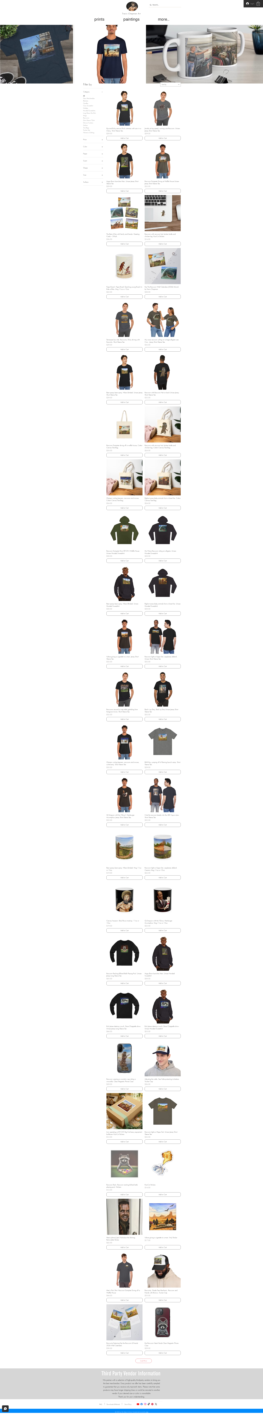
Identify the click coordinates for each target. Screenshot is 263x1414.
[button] (258, 4)
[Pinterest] (152, 1404)
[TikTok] (148, 1404)
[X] (156, 1404)
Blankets (85, 101)
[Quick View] (124, 108)
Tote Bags (86, 128)
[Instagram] (145, 1404)
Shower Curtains (88, 123)
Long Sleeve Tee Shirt (89, 113)
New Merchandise (89, 98)
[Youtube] (138, 1404)
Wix (147, 1412)
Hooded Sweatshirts (89, 111)
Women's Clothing (88, 133)
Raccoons (86, 118)
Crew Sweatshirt (88, 106)
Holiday (85, 108)
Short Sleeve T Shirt (89, 120)
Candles (85, 103)
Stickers (85, 125)
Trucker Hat (86, 130)
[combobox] (170, 84)
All (84, 96)
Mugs (85, 115)
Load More (143, 1361)
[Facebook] (141, 1404)
